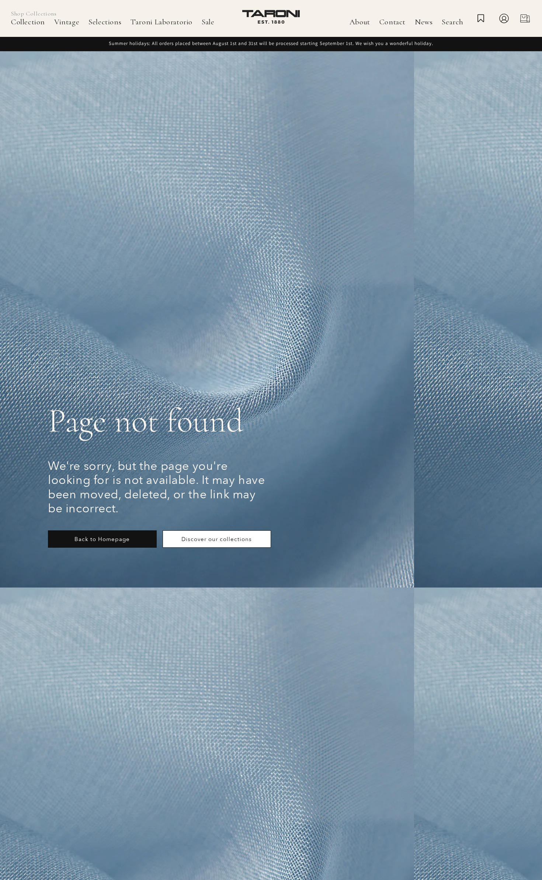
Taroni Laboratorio (161, 22)
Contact (392, 22)
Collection (28, 22)
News (423, 22)
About (360, 22)
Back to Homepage (102, 539)
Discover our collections (216, 539)
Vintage (66, 22)
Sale (208, 22)
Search (452, 22)
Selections (104, 22)
